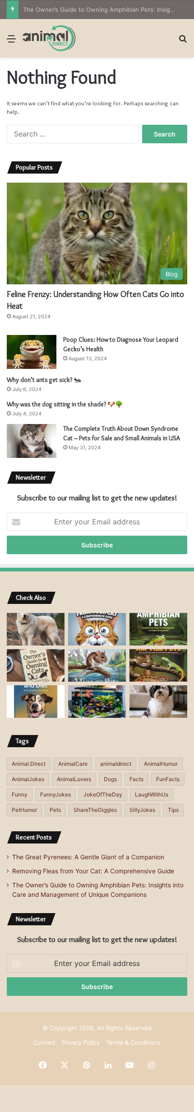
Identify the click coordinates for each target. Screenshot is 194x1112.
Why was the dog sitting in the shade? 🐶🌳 (65, 404)
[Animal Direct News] (49, 38)
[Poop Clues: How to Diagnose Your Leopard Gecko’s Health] (31, 352)
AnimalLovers (74, 779)
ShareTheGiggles (95, 809)
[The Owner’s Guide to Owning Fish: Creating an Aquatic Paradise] (97, 701)
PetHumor (24, 809)
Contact (44, 1042)
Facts (136, 779)
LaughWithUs (151, 794)
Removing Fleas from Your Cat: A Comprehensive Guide (93, 871)
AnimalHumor (161, 763)
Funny (20, 794)
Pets (55, 809)
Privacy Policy (81, 1042)
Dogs (110, 779)
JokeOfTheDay (102, 794)
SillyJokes (142, 809)
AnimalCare (73, 763)
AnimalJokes (28, 779)
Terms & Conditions (133, 1042)
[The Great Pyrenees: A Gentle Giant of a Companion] (36, 629)
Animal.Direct (29, 763)
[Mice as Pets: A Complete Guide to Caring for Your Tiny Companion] (97, 665)
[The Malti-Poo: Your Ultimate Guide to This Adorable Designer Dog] (158, 701)
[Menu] (11, 42)
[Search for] (182, 42)
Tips (173, 809)
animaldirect (115, 763)
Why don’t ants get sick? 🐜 (44, 380)
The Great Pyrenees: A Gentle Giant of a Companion (88, 857)
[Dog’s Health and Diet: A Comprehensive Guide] (36, 701)
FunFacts (168, 779)
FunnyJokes (55, 794)
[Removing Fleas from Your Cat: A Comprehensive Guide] (97, 629)
